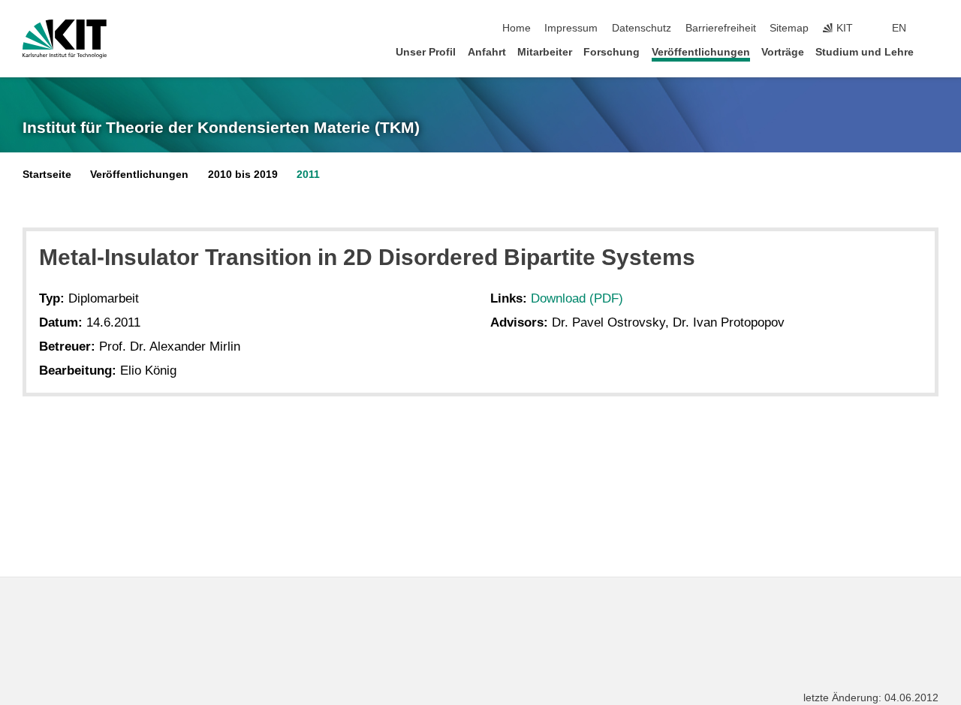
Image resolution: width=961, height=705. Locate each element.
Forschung (611, 52)
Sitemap (789, 28)
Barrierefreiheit (720, 28)
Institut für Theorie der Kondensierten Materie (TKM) (221, 128)
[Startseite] (933, 51)
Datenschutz (641, 28)
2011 (308, 174)
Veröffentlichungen (701, 52)
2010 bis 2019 (243, 174)
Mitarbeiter (544, 52)
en (899, 28)
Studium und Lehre (864, 52)
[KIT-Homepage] (65, 39)
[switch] (933, 29)
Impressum (571, 28)
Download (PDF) (577, 298)
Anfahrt (487, 52)
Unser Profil (426, 52)
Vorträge (782, 52)
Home (516, 28)
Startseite (47, 174)
